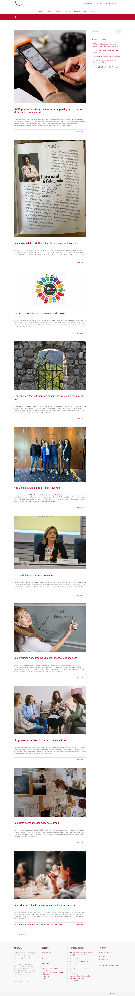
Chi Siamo (49, 11)
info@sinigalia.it (99, 3)
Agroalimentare (46, 953)
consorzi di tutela (28, 925)
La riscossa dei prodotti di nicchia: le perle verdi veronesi (46, 243)
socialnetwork (41, 925)
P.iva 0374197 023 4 (106, 953)
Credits (117, 965)
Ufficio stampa (46, 974)
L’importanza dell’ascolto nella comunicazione (40, 740)
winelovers (58, 925)
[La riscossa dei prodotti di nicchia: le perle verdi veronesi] (50, 188)
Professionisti (46, 957)
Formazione (45, 976)
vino (48, 925)
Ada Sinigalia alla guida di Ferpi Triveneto (37, 487)
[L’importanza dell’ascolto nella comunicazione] (50, 710)
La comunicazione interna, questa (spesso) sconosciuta (45, 657)
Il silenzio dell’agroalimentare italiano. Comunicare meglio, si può (104, 62)
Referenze (77, 11)
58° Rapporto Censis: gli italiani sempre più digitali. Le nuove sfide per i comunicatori (106, 45)
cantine (19, 925)
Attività (58, 11)
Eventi (44, 978)
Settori (67, 11)
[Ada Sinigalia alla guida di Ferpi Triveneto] (50, 454)
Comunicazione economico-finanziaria (53, 972)
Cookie (107, 965)
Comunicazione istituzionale (50, 968)
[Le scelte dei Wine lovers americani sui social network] (50, 875)
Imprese (44, 955)
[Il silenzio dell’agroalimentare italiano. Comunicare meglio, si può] (50, 366)
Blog (85, 11)
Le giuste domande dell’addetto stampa (36, 822)
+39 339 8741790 (87, 3)
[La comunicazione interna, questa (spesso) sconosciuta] (50, 628)
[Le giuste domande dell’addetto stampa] (50, 792)
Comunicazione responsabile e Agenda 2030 (39, 313)
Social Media (45, 970)
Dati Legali (101, 965)
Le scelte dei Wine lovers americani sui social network (44, 905)
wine (51, 925)
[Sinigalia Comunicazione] (22, 4)
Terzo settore (46, 959)
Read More (79, 132)
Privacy (112, 965)
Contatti (94, 11)
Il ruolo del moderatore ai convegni (33, 575)
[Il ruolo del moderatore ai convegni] (50, 542)
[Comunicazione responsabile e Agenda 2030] (50, 289)
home (40, 11)
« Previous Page (19, 934)
